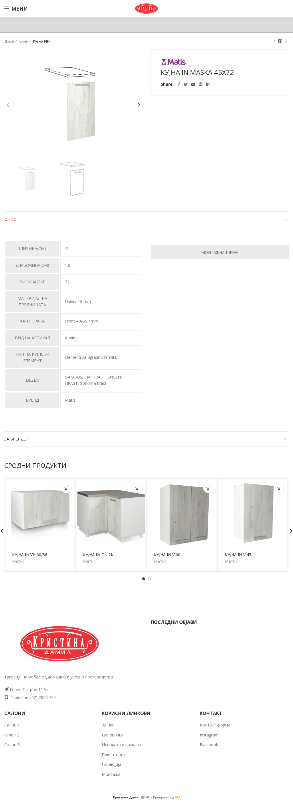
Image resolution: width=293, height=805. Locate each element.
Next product (286, 41)
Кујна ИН (41, 41)
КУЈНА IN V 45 (238, 554)
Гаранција (111, 764)
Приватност (113, 754)
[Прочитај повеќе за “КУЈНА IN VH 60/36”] (66, 488)
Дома (9, 41)
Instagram (209, 735)
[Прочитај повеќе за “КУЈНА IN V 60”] (208, 488)
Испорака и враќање (122, 744)
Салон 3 (12, 744)
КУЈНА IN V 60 (167, 554)
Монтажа (111, 774)
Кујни (23, 41)
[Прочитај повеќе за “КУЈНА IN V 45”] (279, 488)
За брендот (16, 439)
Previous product (274, 41)
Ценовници (113, 735)
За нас (108, 725)
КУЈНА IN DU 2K (98, 554)
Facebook (209, 744)
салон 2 (11, 735)
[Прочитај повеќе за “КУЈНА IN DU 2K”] (137, 488)
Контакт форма (215, 725)
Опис (10, 219)
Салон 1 (12, 725)
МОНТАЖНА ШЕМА (219, 252)
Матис (18, 561)
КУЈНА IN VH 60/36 (29, 554)
